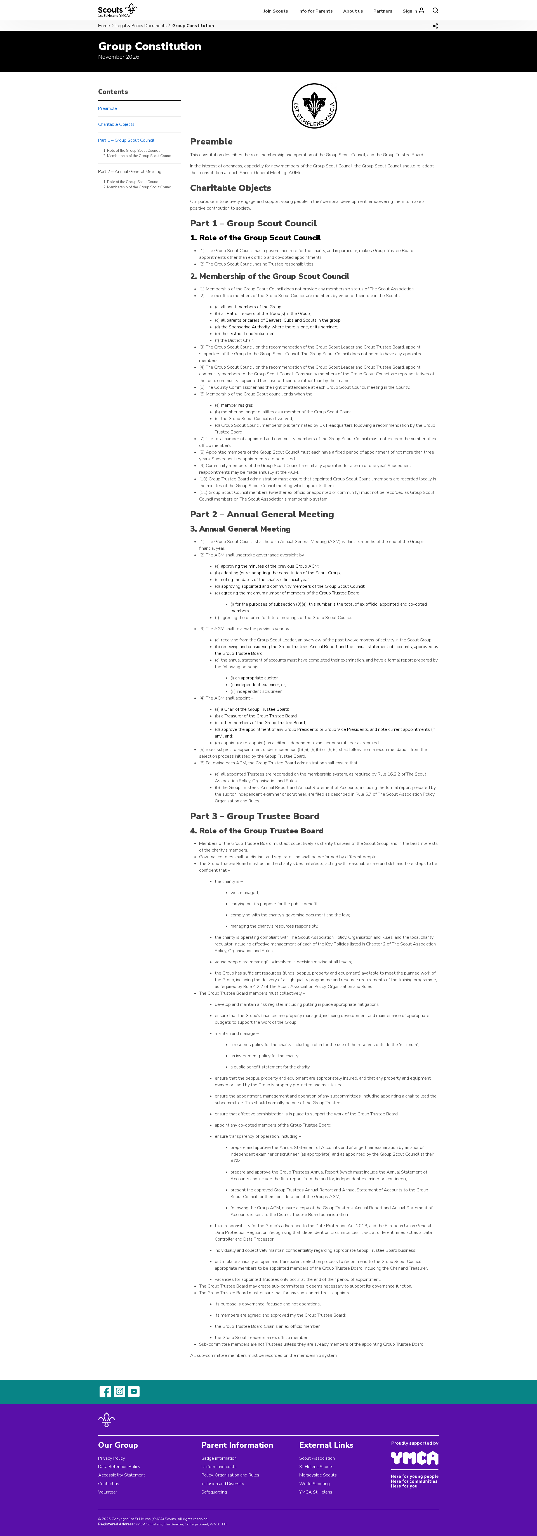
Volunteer (107, 1492)
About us (353, 11)
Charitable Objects (116, 124)
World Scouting (314, 1484)
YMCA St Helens (315, 1492)
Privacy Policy (111, 1458)
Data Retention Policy (119, 1467)
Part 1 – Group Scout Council (126, 140)
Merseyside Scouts (318, 1475)
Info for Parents (315, 11)
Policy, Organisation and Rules (230, 1475)
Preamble (107, 108)
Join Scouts (276, 11)
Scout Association (317, 1458)
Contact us (108, 1484)
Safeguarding (214, 1492)
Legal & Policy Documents (141, 26)
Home (104, 26)
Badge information (219, 1458)
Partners (382, 11)
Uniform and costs (219, 1467)
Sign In (410, 11)
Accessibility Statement (121, 1475)
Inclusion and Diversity (222, 1484)
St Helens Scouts (316, 1467)
